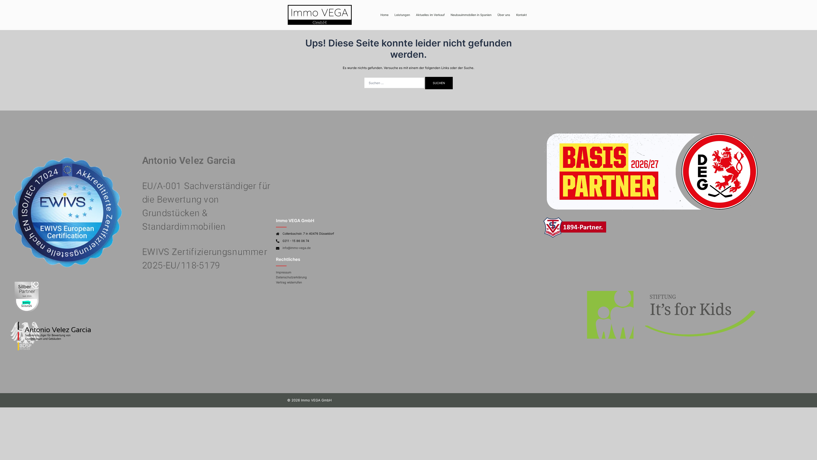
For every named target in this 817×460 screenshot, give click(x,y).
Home (384, 15)
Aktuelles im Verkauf (430, 15)
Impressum (283, 272)
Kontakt (521, 15)
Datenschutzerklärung (291, 277)
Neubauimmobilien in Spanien (471, 15)
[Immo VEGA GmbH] (320, 15)
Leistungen (402, 15)
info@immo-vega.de (297, 248)
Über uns (503, 15)
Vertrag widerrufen (289, 282)
